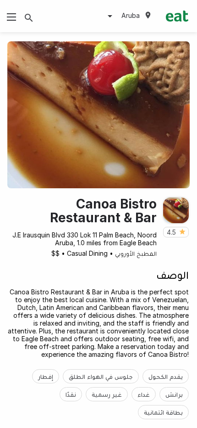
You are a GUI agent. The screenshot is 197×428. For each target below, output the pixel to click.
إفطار (45, 376)
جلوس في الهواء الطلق (101, 376)
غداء (143, 394)
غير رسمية (107, 394)
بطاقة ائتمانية (163, 412)
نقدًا (71, 394)
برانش (174, 394)
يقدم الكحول (165, 376)
